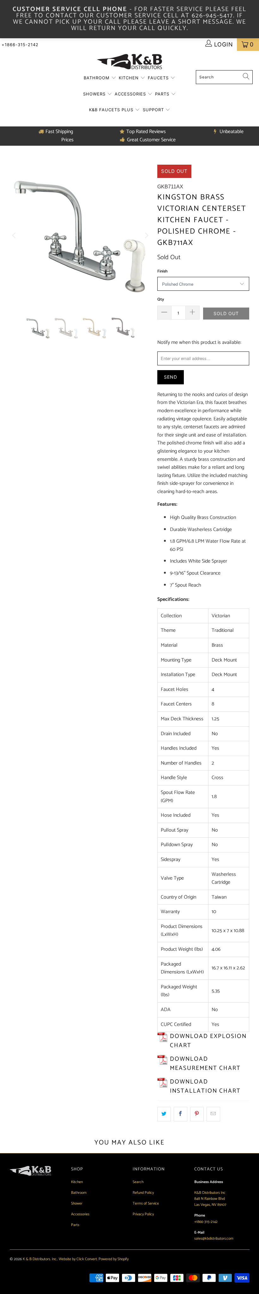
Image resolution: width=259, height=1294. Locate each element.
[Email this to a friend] (213, 1114)
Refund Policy (143, 1193)
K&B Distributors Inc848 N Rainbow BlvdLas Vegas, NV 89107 (210, 1199)
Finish (162, 271)
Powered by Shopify (114, 1259)
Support (154, 109)
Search (138, 1182)
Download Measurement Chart (205, 1063)
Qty (160, 299)
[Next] (146, 235)
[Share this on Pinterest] (197, 1114)
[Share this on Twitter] (164, 1114)
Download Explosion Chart (208, 1040)
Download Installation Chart (205, 1086)
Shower (76, 1203)
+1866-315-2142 (20, 44)
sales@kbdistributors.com (213, 1239)
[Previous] (14, 235)
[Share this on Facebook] (180, 1114)
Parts (163, 93)
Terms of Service (146, 1203)
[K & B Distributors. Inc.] (129, 62)
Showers (95, 93)
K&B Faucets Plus (112, 109)
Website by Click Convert (78, 1259)
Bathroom (97, 77)
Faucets (159, 77)
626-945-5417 (212, 15)
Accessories (131, 93)
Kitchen (129, 77)
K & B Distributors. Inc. (40, 1259)
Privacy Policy (143, 1214)
